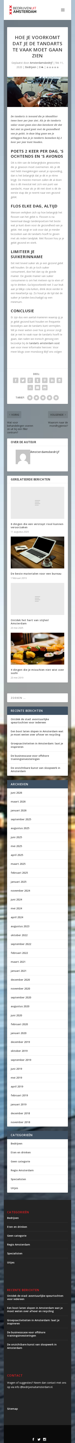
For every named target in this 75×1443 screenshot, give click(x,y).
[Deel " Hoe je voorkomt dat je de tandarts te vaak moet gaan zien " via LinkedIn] (52, 380)
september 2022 (21, 944)
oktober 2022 (19, 935)
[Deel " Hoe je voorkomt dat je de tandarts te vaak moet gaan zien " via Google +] (30, 380)
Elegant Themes (41, 1430)
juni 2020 (16, 1015)
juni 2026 (16, 792)
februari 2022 (19, 953)
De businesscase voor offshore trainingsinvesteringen (30, 757)
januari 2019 (18, 1104)
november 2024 (20, 890)
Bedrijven (30, 67)
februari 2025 (19, 872)
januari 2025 (18, 881)
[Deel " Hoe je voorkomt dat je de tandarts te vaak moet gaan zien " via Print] (44, 387)
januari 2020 (18, 1033)
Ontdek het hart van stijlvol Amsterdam (30, 621)
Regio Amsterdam (22, 1170)
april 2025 (17, 855)
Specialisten (18, 1179)
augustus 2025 (20, 828)
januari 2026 (18, 810)
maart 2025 (18, 864)
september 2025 (21, 819)
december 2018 (20, 1113)
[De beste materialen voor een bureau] (37, 552)
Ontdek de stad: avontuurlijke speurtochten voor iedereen (30, 720)
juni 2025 (16, 837)
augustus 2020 (20, 1006)
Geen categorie (20, 1161)
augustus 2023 (20, 926)
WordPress (46, 1434)
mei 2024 (16, 908)
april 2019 (17, 1086)
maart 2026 (18, 801)
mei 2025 (16, 846)
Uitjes (14, 1188)
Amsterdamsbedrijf (41, 62)
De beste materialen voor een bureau (36, 573)
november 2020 (20, 988)
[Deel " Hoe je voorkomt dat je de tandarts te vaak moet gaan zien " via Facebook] (15, 380)
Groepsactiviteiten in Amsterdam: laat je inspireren (37, 745)
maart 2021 (18, 961)
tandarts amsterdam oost (44, 343)
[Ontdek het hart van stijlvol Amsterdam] (37, 599)
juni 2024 (16, 899)
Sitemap (12, 1408)
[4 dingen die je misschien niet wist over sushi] (37, 649)
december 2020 (20, 979)
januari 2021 (18, 970)
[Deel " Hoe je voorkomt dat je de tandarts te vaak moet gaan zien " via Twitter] (23, 380)
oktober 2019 (19, 1051)
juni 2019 (16, 1068)
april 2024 (17, 917)
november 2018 (20, 1122)
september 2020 (21, 997)
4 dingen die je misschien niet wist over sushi (37, 671)
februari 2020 (19, 1024)
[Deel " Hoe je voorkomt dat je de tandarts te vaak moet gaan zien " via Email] (37, 387)
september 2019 (21, 1060)
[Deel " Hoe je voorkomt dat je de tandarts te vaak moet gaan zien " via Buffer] (59, 380)
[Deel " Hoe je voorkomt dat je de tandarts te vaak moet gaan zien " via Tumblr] (37, 380)
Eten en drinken (21, 1152)
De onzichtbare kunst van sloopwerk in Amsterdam (35, 769)
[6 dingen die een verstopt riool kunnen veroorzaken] (37, 503)
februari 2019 (19, 1095)
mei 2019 (16, 1077)
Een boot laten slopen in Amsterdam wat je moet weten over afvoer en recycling (37, 733)
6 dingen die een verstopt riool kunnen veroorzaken (37, 525)
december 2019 (20, 1042)
